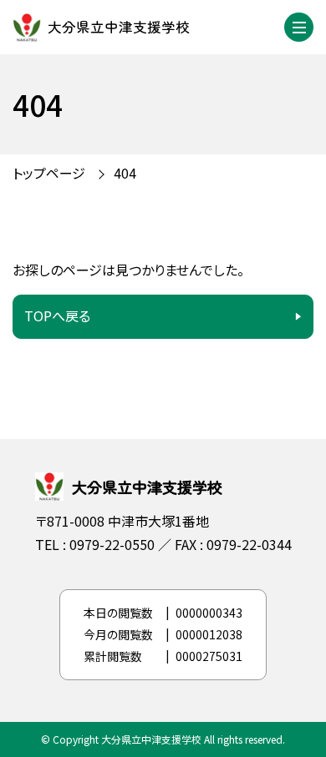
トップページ (49, 173)
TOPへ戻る (57, 315)
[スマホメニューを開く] (298, 27)
